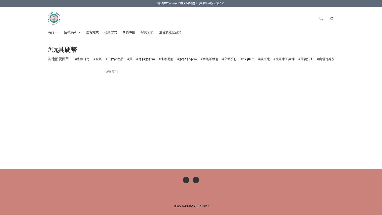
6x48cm (248, 59)
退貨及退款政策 (170, 32)
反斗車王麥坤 (285, 59)
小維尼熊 (167, 59)
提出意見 (205, 206)
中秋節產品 (116, 59)
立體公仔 (230, 59)
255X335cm (146, 59)
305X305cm (188, 59)
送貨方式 (92, 32)
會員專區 (129, 32)
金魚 (99, 59)
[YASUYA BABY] (54, 18)
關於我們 (147, 32)
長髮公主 (306, 59)
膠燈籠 (265, 59)
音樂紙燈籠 (210, 59)
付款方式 (110, 32)
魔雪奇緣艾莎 (328, 59)
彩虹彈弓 (83, 59)
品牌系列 (70, 32)
